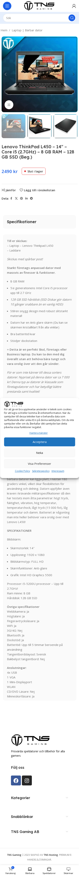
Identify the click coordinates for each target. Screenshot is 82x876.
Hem (4, 30)
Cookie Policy (22, 471)
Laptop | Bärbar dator (27, 30)
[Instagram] (27, 780)
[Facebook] (16, 780)
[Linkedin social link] (26, 198)
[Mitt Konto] (74, 6)
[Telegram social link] (31, 198)
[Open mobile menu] (7, 6)
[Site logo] (39, 6)
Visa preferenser (39, 464)
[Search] (71, 17)
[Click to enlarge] (9, 104)
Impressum (58, 471)
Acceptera (40, 442)
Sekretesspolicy (41, 471)
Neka (39, 453)
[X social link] (16, 198)
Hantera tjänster (38, 433)
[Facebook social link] (11, 198)
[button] (6, 74)
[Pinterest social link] (21, 198)
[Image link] (31, 740)
